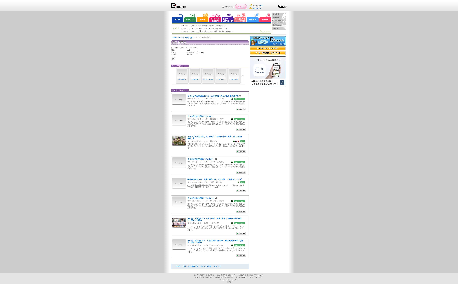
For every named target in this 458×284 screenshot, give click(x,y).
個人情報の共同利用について (226, 275)
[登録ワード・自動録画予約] (228, 18)
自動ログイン (229, 7)
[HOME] (178, 18)
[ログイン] (241, 6)
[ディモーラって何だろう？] (268, 48)
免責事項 (211, 275)
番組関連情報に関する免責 (203, 277)
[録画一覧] (265, 18)
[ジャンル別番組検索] (215, 18)
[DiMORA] (178, 6)
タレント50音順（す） (186, 38)
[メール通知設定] (279, 21)
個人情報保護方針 (199, 275)
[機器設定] (279, 17)
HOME (174, 38)
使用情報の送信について (243, 277)
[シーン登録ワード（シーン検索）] (240, 18)
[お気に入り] (190, 18)
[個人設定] (279, 14)
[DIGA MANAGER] (279, 24)
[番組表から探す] (202, 18)
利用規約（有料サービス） (255, 275)
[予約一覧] (253, 18)
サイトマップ (258, 277)
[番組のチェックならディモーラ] (268, 41)
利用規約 (241, 275)
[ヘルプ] (279, 28)
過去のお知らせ (265, 31)
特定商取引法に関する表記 (224, 277)
